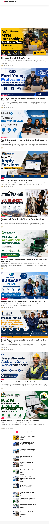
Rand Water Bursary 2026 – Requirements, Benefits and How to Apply (23, 301)
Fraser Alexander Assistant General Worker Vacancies (18, 382)
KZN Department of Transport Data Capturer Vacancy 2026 (20, 420)
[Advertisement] (24, 17)
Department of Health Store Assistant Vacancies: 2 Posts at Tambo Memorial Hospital (28, 506)
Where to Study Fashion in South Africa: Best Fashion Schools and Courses (22, 220)
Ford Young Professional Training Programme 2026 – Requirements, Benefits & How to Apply (23, 99)
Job (2, 379)
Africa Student (11, 1)
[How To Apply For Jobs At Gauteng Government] (24, 164)
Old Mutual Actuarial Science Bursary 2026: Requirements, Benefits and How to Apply (24, 260)
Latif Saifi (5, 65)
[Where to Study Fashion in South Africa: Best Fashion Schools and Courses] (24, 203)
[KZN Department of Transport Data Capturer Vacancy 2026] (24, 405)
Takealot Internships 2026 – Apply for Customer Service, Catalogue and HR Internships (24, 141)
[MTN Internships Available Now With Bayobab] (24, 42)
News (3, 216)
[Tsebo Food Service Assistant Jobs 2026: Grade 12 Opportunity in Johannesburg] (16, 513)
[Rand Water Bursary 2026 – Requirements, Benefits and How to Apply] (24, 285)
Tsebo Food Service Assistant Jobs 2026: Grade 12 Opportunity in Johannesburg (27, 513)
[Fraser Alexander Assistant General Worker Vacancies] (24, 366)
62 (28, 431)
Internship (4, 55)
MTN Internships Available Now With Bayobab (16, 58)
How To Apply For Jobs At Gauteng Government (16, 180)
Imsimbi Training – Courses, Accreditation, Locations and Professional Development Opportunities (23, 341)
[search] (47, 1)
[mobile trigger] (2, 1)
